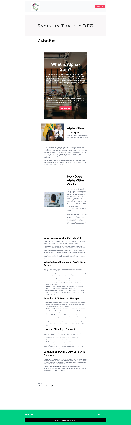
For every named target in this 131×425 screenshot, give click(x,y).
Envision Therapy (29, 414)
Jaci (65, 360)
